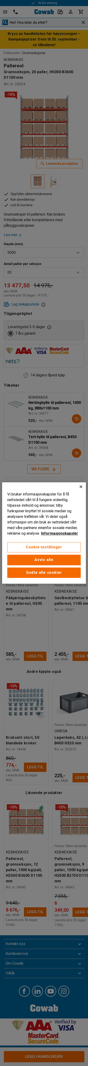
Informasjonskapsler (59, 533)
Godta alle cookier (44, 572)
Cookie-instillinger (44, 547)
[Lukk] (80, 486)
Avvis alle (44, 560)
